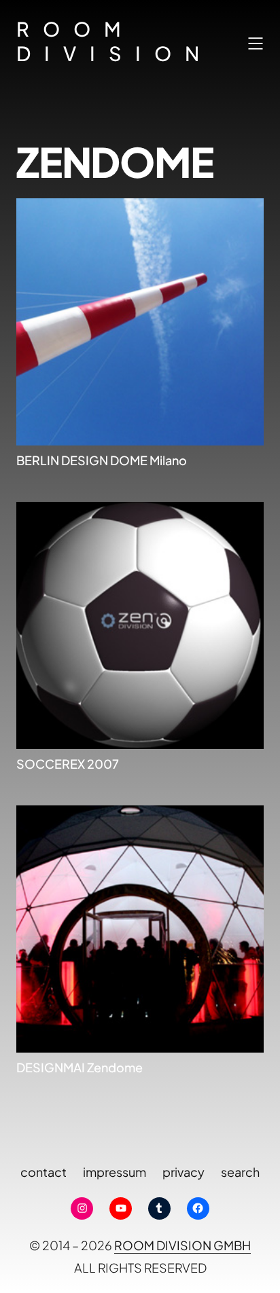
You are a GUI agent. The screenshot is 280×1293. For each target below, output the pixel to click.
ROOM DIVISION (114, 40)
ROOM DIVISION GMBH (182, 1245)
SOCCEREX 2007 (67, 763)
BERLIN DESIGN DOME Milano (101, 460)
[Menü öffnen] (255, 43)
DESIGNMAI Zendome (79, 1067)
